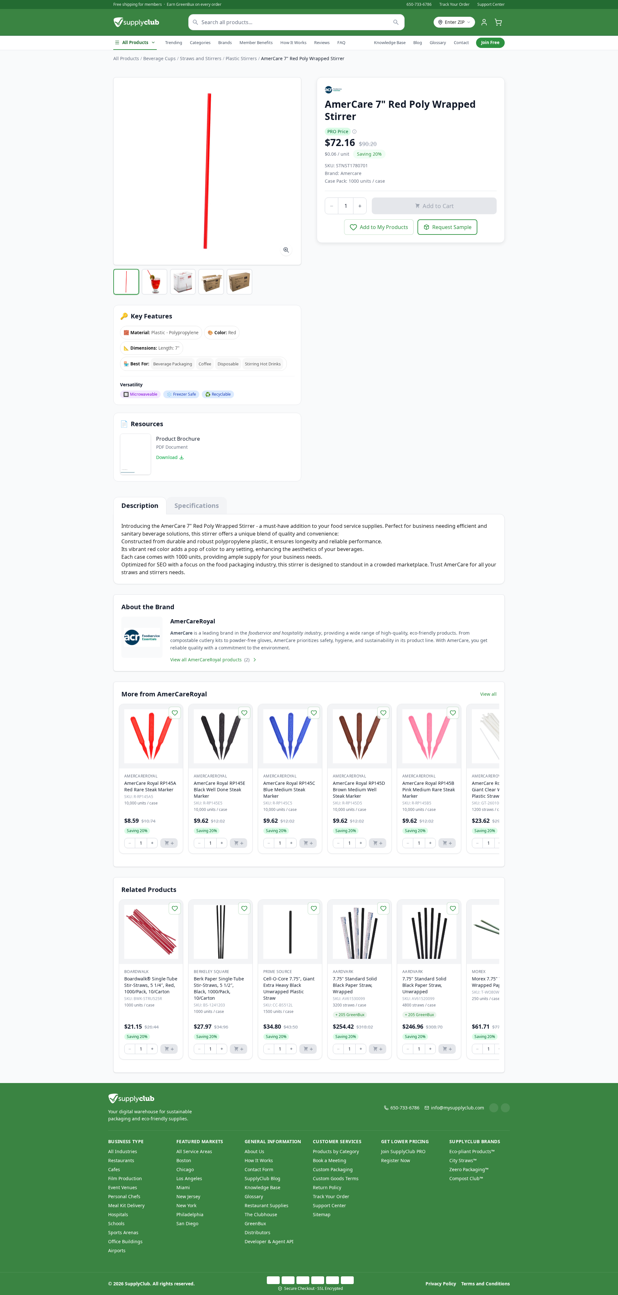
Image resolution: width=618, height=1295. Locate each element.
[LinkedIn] (493, 1107)
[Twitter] (505, 1107)
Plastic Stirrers (241, 58)
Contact (461, 42)
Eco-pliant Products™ (472, 1151)
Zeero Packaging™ (469, 1169)
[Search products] (396, 22)
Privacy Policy (441, 1284)
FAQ (341, 42)
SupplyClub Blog (262, 1178)
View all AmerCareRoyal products (209, 660)
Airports (117, 1250)
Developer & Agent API (269, 1241)
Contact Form (259, 1169)
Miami (183, 1187)
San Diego (187, 1223)
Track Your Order (454, 4)
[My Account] (484, 22)
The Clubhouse (261, 1214)
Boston (183, 1160)
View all (488, 694)
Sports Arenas (123, 1232)
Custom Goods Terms (336, 1178)
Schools (116, 1223)
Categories (200, 42)
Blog (417, 42)
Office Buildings (125, 1241)
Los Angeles (189, 1178)
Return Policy (327, 1187)
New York (186, 1205)
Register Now (395, 1160)
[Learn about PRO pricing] (354, 131)
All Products (135, 42)
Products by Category (336, 1151)
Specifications (196, 505)
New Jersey (188, 1196)
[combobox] (296, 22)
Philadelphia (189, 1214)
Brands (225, 42)
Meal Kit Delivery (126, 1205)
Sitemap (322, 1214)
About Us (254, 1151)
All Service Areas (194, 1151)
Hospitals (118, 1214)
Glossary (438, 42)
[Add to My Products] (175, 713)
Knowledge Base (390, 42)
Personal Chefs (124, 1196)
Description (139, 505)
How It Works (293, 42)
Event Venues (122, 1187)
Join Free (490, 42)
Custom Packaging (333, 1169)
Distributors (257, 1232)
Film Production (125, 1178)
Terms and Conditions (485, 1284)
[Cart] (498, 22)
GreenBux (255, 1223)
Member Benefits (256, 42)
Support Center (491, 4)
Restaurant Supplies (266, 1205)
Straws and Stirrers (200, 58)
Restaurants (121, 1160)
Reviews (322, 42)
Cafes (114, 1169)
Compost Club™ (466, 1178)
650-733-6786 (419, 4)
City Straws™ (463, 1160)
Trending (173, 42)
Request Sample (452, 227)
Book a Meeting (329, 1160)
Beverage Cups (159, 58)
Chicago (185, 1169)
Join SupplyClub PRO (403, 1151)
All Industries (122, 1151)
